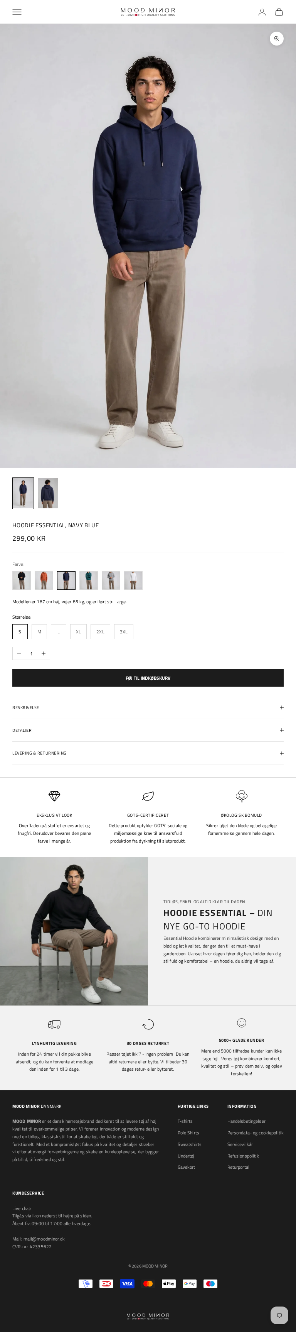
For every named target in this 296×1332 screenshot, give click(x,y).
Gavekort (186, 1167)
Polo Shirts (188, 1132)
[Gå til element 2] (48, 493)
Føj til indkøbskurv (148, 678)
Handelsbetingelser (246, 1121)
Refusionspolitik (243, 1155)
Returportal (238, 1167)
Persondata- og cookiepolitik (255, 1132)
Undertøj (186, 1155)
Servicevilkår (240, 1144)
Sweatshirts (190, 1144)
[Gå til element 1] (23, 493)
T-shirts (185, 1121)
